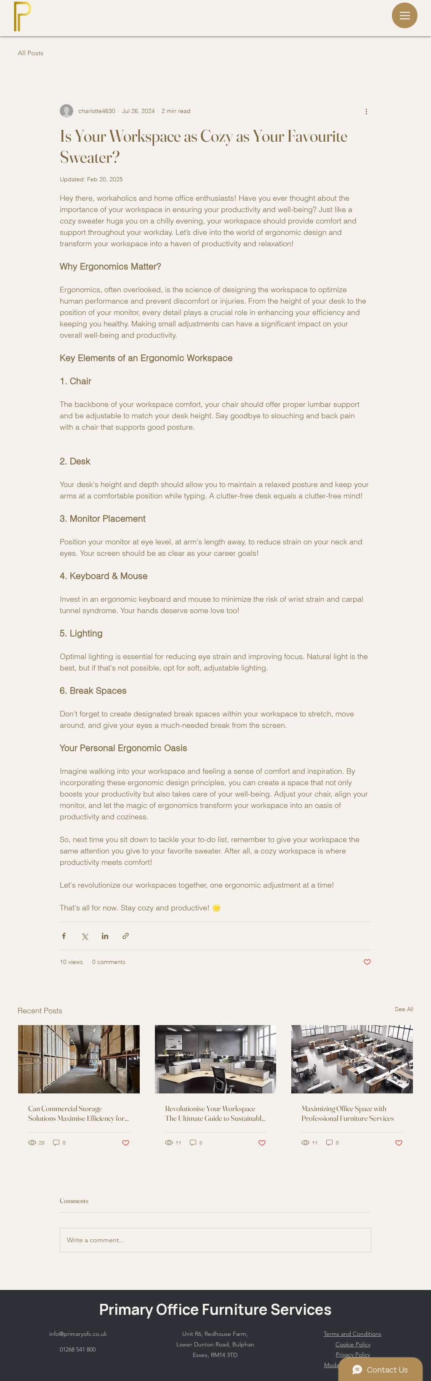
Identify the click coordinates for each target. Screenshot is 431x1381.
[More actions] (366, 111)
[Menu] (405, 15)
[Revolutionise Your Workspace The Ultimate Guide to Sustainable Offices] (216, 1059)
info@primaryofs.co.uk (78, 1334)
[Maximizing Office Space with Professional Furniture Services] (352, 1059)
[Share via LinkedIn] (105, 936)
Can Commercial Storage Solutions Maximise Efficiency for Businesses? (76, 1113)
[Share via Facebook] (64, 936)
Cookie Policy (352, 1344)
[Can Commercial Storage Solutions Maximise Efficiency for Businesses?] (79, 1059)
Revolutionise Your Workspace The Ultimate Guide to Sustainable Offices (215, 1113)
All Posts (30, 53)
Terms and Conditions (352, 1334)
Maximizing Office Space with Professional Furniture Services (347, 1113)
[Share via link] (126, 936)
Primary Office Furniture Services (215, 1309)
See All (404, 1009)
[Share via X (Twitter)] (84, 936)
